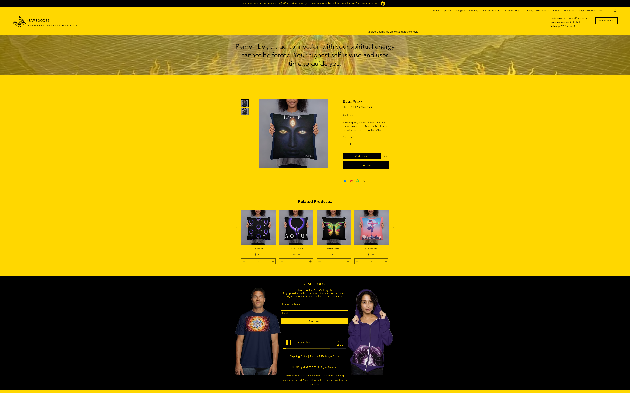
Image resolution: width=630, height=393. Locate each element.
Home (244, 87)
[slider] (342, 349)
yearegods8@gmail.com (576, 17)
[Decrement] (345, 148)
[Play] (288, 345)
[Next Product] (393, 231)
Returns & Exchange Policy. (325, 360)
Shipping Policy (299, 360)
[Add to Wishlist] (385, 159)
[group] (315, 245)
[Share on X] (364, 185)
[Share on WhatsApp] (357, 185)
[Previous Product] (237, 231)
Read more (348, 133)
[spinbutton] (350, 148)
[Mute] (338, 349)
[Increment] (355, 148)
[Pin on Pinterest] (351, 185)
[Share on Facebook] (345, 185)
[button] (447, 10)
